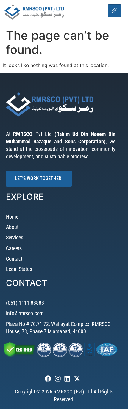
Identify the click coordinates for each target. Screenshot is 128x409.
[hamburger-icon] (114, 10)
